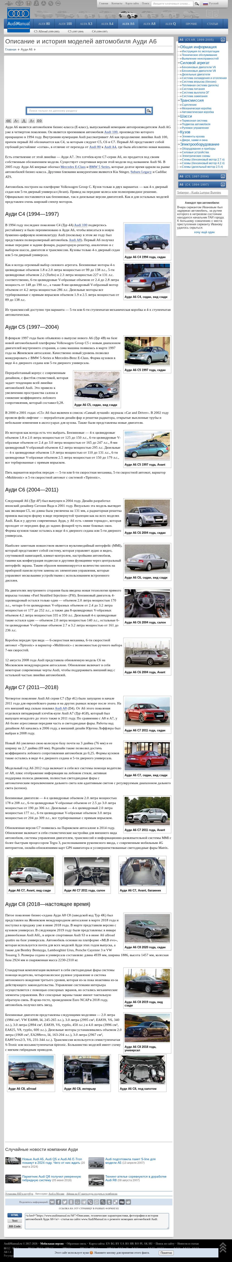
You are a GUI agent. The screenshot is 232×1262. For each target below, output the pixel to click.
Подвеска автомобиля (196, 124)
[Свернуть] (222, 39)
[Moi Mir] (77, 1202)
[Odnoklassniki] (71, 1202)
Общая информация (198, 47)
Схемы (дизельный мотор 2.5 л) (202, 166)
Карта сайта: (97, 1243)
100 (65, 24)
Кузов (185, 132)
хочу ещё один (204, 232)
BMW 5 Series (99, 167)
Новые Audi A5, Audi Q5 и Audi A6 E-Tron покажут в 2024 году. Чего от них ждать (53, 1162)
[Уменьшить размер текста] (16, 120)
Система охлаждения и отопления (204, 78)
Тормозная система (194, 120)
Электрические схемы (196, 156)
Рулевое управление (195, 127)
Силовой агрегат (195, 63)
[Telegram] (84, 1202)
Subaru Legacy (141, 172)
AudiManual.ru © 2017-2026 (20, 1243)
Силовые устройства (195, 152)
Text (14, 1220)
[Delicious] (115, 1202)
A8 (149, 24)
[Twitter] (65, 1202)
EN (108, 1243)
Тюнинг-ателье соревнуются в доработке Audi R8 (136, 1178)
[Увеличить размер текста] (31, 120)
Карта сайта (132, 3)
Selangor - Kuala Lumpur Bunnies (199, 192)
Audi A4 (110, 147)
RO (137, 1243)
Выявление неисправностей (200, 58)
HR (132, 1243)
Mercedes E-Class (73, 167)
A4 (107, 24)
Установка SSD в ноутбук (19, 1193)
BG (113, 1243)
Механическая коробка (196, 108)
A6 (128, 24)
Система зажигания (195, 96)
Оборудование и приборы (198, 148)
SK (146, 1243)
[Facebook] (58, 1202)
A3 (86, 24)
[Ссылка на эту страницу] (39, 120)
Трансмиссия (192, 100)
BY (117, 1243)
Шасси (186, 116)
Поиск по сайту (165, 1243)
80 (44, 24)
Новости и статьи (188, 1243)
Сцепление (189, 104)
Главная (103, 3)
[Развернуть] (222, 176)
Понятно (166, 1253)
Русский (213, 3)
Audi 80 (95, 147)
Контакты (116, 3)
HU (151, 1243)
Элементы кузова (193, 136)
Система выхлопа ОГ (195, 92)
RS (127, 1243)
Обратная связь (76, 1243)
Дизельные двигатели (196, 74)
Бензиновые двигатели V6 (199, 67)
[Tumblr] (109, 1202)
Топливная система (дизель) (200, 85)
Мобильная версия (52, 1243)
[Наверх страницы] (223, 1248)
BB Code (15, 1226)
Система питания (193, 89)
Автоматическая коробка (198, 112)
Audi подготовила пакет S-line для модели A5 (130, 1160)
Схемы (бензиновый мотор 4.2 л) (203, 163)
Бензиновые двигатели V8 (199, 70)
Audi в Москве (56, 1193)
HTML (15, 1215)
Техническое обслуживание (199, 55)
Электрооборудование (199, 144)
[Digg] (122, 1202)
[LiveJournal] (103, 1202)
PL (141, 1243)
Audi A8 (75, 240)
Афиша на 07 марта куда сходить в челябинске (91, 1193)
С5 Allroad (46, 31)
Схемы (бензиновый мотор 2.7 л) (203, 159)
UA (122, 1243)
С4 (99, 31)
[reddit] (128, 1202)
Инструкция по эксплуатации (200, 51)
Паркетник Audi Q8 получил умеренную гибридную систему (51, 1178)
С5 (75, 31)
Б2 (7, 1248)
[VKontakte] (52, 1202)
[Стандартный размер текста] (24, 120)
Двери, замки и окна (195, 140)
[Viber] (90, 1202)
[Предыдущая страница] (8, 120)
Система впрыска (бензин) (199, 81)
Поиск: (146, 3)
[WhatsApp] (96, 1202)
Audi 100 (111, 132)
